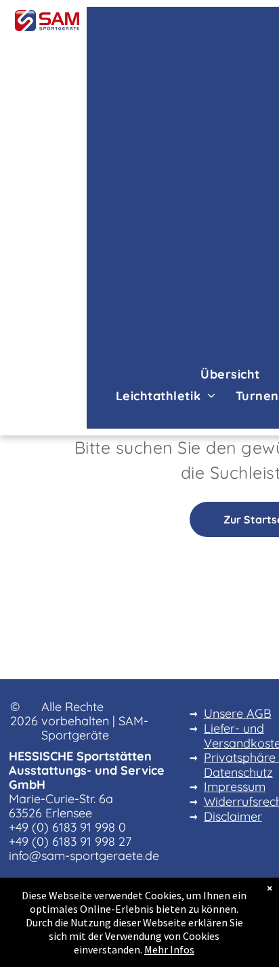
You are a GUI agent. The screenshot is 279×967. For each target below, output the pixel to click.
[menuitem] (230, 374)
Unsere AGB (238, 713)
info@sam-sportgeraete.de (84, 855)
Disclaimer (233, 816)
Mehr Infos (169, 949)
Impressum (234, 786)
